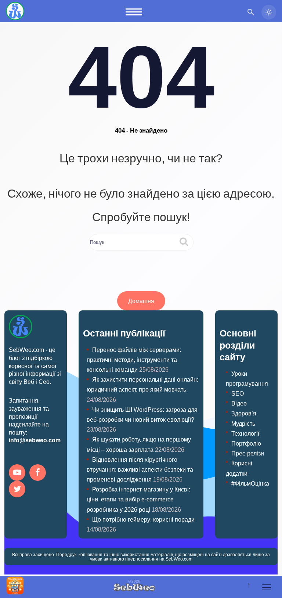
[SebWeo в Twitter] (18, 489)
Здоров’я (243, 413)
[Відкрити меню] (266, 587)
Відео (239, 403)
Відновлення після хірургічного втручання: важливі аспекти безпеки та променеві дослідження (140, 469)
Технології (245, 433)
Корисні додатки (239, 468)
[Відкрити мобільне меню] (133, 12)
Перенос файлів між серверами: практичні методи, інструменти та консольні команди (134, 359)
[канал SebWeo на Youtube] (18, 473)
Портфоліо (246, 443)
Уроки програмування (247, 378)
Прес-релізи (247, 453)
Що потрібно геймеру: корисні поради (143, 519)
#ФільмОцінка (250, 483)
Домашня (141, 301)
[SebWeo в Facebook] (38, 473)
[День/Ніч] (268, 12)
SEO (237, 393)
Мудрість (243, 423)
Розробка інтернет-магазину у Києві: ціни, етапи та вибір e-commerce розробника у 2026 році (138, 499)
